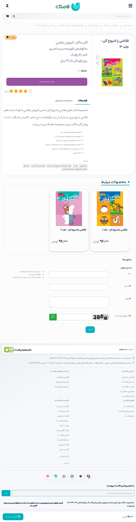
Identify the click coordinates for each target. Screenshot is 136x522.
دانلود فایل (46, 82)
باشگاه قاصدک (63, 440)
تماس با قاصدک (128, 386)
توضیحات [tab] (82, 100)
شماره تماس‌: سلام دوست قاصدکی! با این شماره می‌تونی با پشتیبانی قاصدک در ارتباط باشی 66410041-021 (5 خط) (90, 358)
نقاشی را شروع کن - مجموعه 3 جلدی (70, 25)
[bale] (56, 476)
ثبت (6, 493)
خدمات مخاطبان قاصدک (59, 371)
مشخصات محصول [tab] (63, 100)
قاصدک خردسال (62, 406)
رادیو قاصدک (129, 416)
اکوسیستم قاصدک (62, 400)
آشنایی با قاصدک (128, 371)
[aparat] (48, 476)
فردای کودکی (64, 456)
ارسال (90, 329)
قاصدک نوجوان (63, 416)
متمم (66, 463)
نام (129, 273)
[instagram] (72, 476)
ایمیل (126, 286)
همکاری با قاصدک (127, 391)
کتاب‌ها (115, 25)
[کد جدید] (53, 317)
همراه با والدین (128, 400)
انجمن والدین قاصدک (126, 411)
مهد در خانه (64, 425)
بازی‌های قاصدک (62, 420)
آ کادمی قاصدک (63, 435)
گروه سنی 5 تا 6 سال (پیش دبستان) (59, 166)
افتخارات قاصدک (128, 396)
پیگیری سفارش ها (62, 386)
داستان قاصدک (128, 381)
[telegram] (80, 476)
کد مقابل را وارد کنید (122, 316)
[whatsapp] (64, 476)
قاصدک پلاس (64, 444)
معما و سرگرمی (93, 25)
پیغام (127, 298)
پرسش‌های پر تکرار (62, 381)
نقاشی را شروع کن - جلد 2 (73, 230)
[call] (88, 476)
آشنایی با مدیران (128, 377)
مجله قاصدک (129, 406)
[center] (14, 16)
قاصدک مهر (64, 449)
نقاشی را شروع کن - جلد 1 (114, 230)
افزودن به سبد (12, 516)
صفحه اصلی (127, 25)
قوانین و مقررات (63, 377)
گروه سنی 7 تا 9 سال (38, 166)
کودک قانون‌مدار (62, 430)
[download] (35, 349)
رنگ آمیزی (83, 166)
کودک (106, 25)
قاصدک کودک (63, 411)
